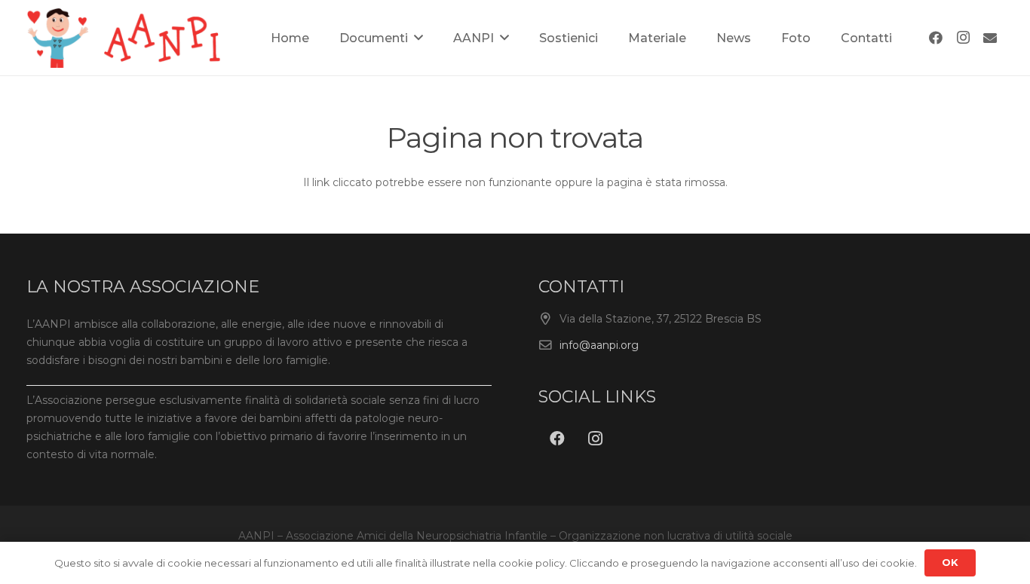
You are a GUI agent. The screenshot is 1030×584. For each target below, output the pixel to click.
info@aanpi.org (599, 345)
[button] (418, 37)
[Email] (990, 37)
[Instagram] (962, 37)
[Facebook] (935, 37)
